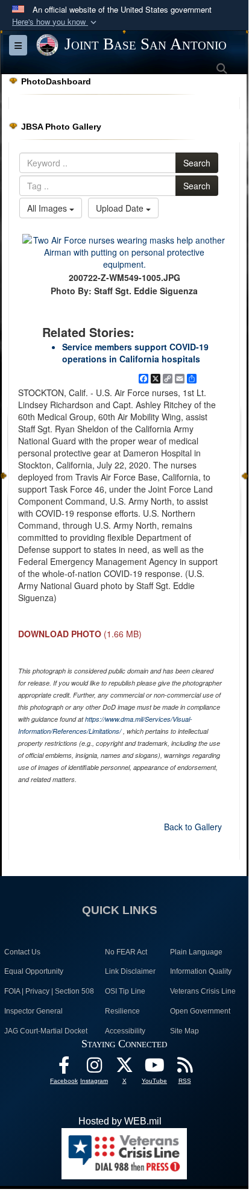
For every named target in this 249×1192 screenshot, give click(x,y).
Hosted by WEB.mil (120, 1121)
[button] (55, 22)
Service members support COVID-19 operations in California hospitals (135, 353)
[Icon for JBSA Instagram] (94, 1068)
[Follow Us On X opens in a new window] (124, 1068)
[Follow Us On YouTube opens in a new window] (154, 1068)
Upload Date (121, 208)
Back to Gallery (193, 827)
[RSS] (184, 1068)
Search (196, 163)
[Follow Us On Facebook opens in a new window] (64, 1068)
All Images (48, 208)
